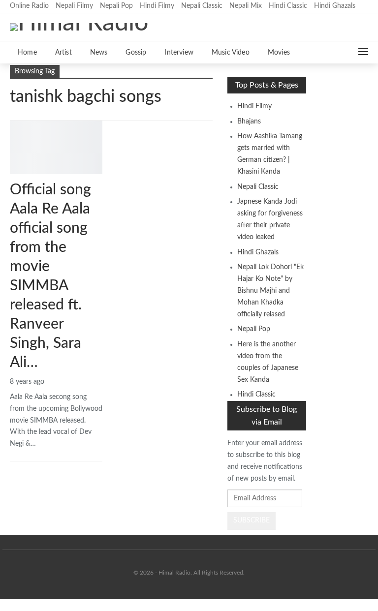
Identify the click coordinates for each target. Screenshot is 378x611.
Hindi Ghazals (334, 5)
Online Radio (29, 5)
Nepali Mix (245, 5)
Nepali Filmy (74, 5)
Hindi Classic (288, 5)
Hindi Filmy (157, 5)
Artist (63, 52)
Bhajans (249, 121)
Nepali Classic (201, 5)
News (99, 52)
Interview (178, 52)
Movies (279, 52)
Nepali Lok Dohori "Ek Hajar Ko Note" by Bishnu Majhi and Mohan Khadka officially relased (270, 290)
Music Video (231, 52)
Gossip (136, 52)
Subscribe (251, 520)
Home (27, 52)
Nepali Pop (116, 5)
